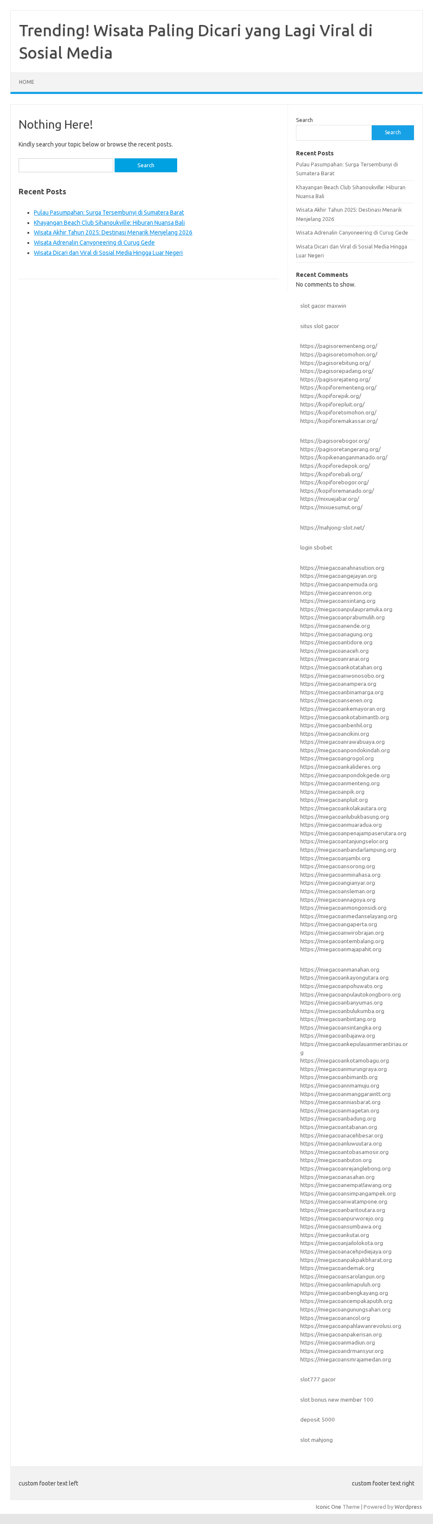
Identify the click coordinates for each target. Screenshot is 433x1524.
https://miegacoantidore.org (336, 642)
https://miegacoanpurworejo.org (342, 1218)
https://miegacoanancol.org (335, 1317)
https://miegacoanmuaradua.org (341, 824)
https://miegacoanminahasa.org (340, 874)
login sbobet (316, 547)
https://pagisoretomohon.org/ (338, 354)
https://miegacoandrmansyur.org (342, 1350)
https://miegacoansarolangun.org (342, 1276)
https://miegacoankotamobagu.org (344, 1060)
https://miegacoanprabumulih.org (342, 617)
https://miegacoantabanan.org (338, 1127)
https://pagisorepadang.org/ (336, 370)
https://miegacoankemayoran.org (342, 708)
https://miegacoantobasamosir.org (344, 1152)
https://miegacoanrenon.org (336, 592)
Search (304, 120)
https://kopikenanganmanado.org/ (343, 457)
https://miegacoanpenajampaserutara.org (353, 833)
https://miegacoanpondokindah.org (345, 750)
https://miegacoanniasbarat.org (340, 1102)
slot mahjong (316, 1439)
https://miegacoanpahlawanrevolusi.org (350, 1325)
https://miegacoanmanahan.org (339, 969)
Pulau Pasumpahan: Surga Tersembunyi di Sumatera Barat (109, 212)
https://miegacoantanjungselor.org (344, 841)
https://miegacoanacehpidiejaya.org (346, 1251)
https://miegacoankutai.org (334, 1234)
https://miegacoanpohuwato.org (341, 986)
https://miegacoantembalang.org (342, 941)
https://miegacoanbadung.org (338, 1118)
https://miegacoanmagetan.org (339, 1110)
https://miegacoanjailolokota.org (341, 1243)
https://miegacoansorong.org (337, 866)
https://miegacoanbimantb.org (339, 1077)
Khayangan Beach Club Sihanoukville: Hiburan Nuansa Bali (109, 222)
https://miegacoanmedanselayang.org (348, 916)
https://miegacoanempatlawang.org (346, 1185)
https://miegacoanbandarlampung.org (348, 849)
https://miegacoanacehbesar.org (341, 1135)
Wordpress (408, 1507)
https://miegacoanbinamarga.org (342, 692)
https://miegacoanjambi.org (335, 858)
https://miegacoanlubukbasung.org (344, 816)
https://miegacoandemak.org (337, 1267)
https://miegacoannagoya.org (337, 899)
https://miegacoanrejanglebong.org (345, 1168)
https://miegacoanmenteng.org (340, 783)
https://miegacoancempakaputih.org (346, 1301)
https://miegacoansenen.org (336, 700)
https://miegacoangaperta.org (338, 924)
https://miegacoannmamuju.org (339, 1085)
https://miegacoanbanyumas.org (341, 1002)
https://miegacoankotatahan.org (341, 667)
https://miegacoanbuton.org (336, 1160)
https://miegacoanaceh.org (334, 650)
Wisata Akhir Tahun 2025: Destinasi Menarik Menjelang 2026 (113, 232)
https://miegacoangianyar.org (337, 882)
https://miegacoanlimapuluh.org (340, 1284)
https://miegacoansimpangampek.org (348, 1193)
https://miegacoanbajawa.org (337, 1035)
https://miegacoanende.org (335, 625)
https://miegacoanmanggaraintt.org (345, 1094)
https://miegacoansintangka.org (340, 1027)
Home (26, 82)
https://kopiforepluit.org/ (332, 404)
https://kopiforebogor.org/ (334, 482)
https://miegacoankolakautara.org (343, 808)
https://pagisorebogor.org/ (335, 440)
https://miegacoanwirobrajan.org (342, 932)
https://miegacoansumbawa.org (340, 1226)
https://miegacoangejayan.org (338, 575)
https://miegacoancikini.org (334, 733)
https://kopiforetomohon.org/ (338, 412)
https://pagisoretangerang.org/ (340, 449)
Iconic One (328, 1507)
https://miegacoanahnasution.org (342, 567)
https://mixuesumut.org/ (331, 507)
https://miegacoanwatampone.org (343, 1201)
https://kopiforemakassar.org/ (339, 420)
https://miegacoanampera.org (338, 683)
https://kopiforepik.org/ (330, 395)
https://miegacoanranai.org (334, 658)
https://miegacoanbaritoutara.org (342, 1209)
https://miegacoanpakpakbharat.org (346, 1259)
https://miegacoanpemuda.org (339, 584)
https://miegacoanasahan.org (337, 1176)
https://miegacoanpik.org (332, 791)
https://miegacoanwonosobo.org (342, 675)
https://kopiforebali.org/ (331, 474)
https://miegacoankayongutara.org (344, 977)
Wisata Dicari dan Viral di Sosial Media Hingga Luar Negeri (108, 252)
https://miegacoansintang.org (337, 600)
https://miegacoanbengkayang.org (344, 1292)
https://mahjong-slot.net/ (332, 527)
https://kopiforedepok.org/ (335, 465)
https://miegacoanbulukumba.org (342, 1011)
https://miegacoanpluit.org (334, 799)
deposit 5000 (317, 1419)
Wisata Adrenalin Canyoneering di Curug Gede (94, 242)
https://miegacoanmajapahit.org (340, 949)
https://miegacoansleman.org (337, 891)
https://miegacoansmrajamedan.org (345, 1359)
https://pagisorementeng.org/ (338, 345)
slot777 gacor (318, 1379)
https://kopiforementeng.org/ (338, 387)
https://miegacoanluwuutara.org (341, 1143)
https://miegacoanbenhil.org (336, 725)
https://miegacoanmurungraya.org (343, 1069)
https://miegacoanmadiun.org (337, 1342)
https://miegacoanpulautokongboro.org (350, 994)
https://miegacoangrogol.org (337, 758)
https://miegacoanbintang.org (338, 1019)
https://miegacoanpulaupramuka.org (346, 609)
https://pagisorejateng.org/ (335, 379)
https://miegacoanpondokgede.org (345, 775)
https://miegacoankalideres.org (340, 766)
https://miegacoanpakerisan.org (341, 1334)
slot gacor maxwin (323, 305)
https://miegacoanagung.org (336, 634)
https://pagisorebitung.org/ (335, 362)
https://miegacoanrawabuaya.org (342, 741)
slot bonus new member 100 (336, 1399)
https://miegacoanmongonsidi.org (343, 907)
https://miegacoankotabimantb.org (344, 717)
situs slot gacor (319, 326)
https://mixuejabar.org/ (329, 498)
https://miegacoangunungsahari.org (345, 1309)
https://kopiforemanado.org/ (337, 490)
